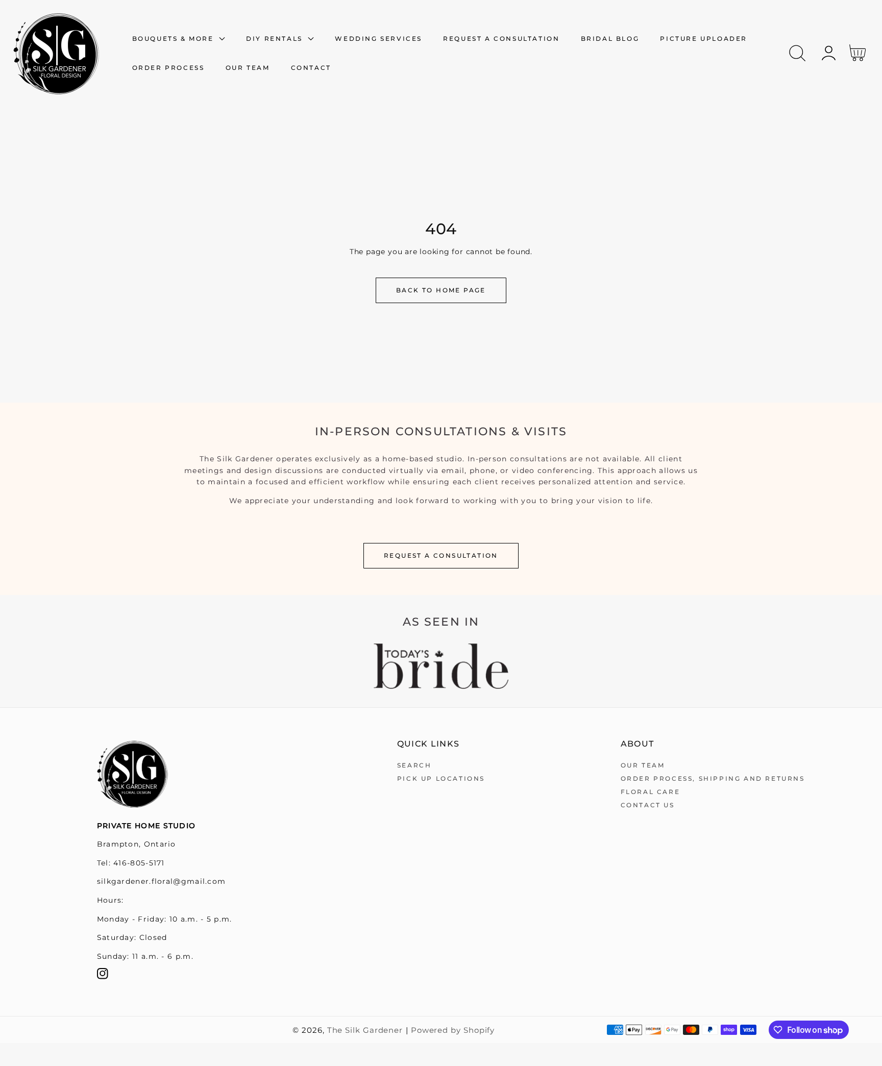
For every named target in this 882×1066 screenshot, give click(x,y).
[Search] (798, 53)
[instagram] (102, 975)
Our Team (643, 765)
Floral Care (650, 792)
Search (414, 765)
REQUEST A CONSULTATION (441, 555)
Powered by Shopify (453, 1030)
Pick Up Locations (441, 778)
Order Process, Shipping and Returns (713, 778)
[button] (798, 53)
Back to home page (441, 290)
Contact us (648, 805)
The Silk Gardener (365, 1030)
